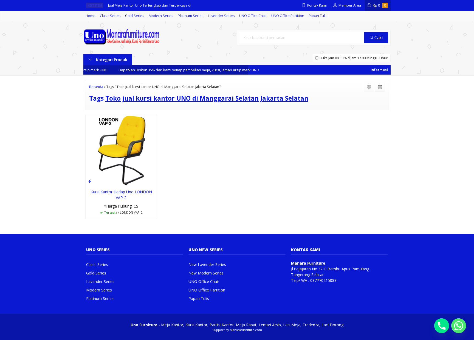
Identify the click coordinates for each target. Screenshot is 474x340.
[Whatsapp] (458, 325)
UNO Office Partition (287, 15)
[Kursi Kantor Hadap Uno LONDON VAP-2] (121, 150)
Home (90, 15)
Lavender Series (221, 15)
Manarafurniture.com (246, 330)
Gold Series (134, 15)
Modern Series (161, 15)
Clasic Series (110, 15)
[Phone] (441, 325)
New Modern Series (206, 273)
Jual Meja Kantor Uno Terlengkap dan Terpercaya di (149, 5)
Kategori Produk (111, 59)
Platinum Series (191, 15)
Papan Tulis (318, 15)
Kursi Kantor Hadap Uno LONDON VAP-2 (121, 194)
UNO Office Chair (253, 15)
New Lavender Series (207, 264)
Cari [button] (378, 37)
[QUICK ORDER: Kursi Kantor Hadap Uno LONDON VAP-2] (89, 181)
